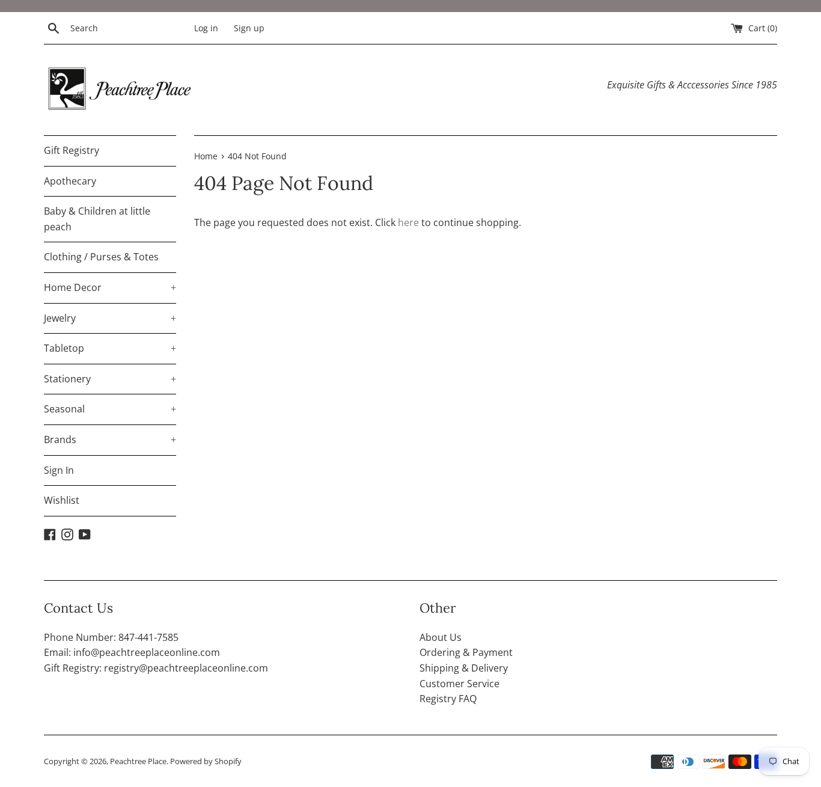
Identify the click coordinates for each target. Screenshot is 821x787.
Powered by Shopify (206, 761)
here (408, 222)
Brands (110, 439)
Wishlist (61, 500)
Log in (206, 28)
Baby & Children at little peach (97, 218)
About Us (441, 637)
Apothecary (70, 181)
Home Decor (110, 287)
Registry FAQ (448, 698)
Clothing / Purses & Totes (101, 256)
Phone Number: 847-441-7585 (111, 637)
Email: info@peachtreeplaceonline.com (132, 652)
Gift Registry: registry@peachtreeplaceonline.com (156, 668)
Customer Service (459, 683)
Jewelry (110, 318)
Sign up (249, 28)
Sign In (59, 470)
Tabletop (110, 348)
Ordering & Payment (466, 652)
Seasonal (110, 408)
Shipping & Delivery (464, 668)
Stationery (110, 378)
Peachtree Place (138, 761)
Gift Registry (71, 150)
